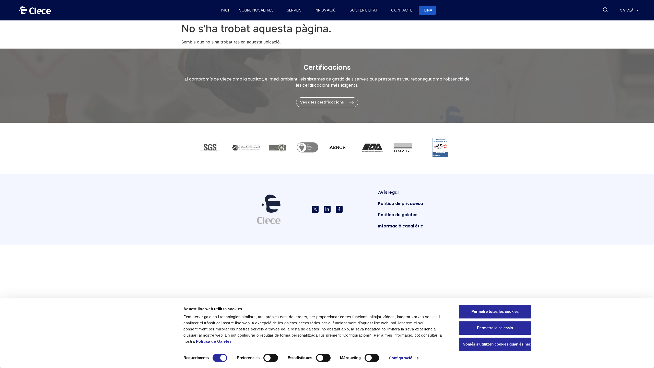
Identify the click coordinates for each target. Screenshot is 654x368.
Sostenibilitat (364, 10)
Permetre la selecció (495, 328)
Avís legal (388, 192)
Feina (427, 10)
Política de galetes (397, 215)
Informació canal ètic (400, 226)
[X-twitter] (315, 209)
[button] (605, 10)
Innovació (325, 10)
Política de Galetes (214, 341)
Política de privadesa (400, 203)
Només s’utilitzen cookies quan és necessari (497, 344)
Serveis (294, 10)
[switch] (270, 358)
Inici (225, 10)
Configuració (400, 358)
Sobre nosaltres (256, 10)
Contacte (401, 10)
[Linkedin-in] (327, 209)
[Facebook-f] (339, 209)
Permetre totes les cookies (495, 311)
